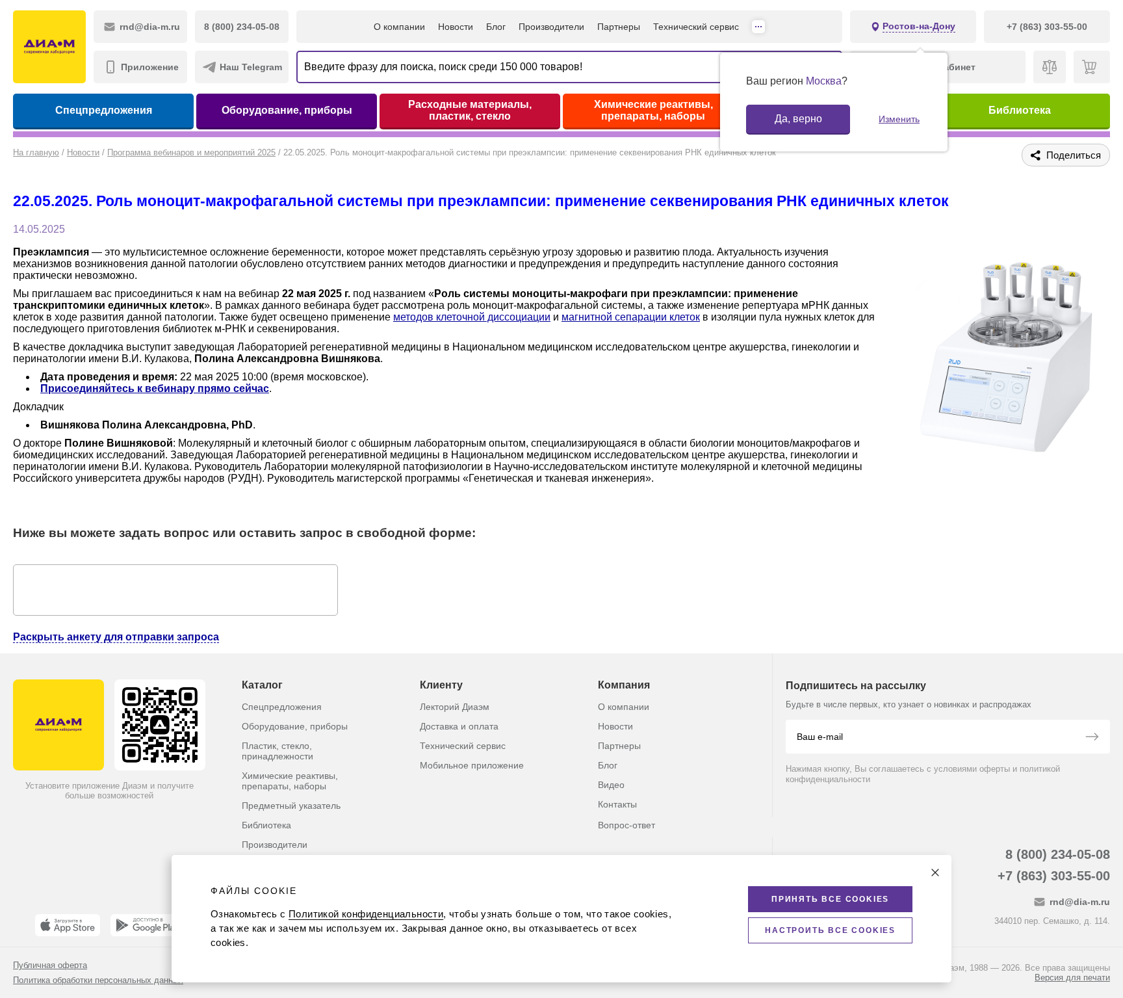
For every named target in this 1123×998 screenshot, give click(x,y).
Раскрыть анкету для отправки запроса (116, 636)
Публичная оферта (50, 965)
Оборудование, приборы (287, 110)
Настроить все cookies (830, 930)
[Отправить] (1092, 738)
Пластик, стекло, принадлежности (277, 751)
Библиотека (1019, 110)
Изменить (899, 119)
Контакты (617, 804)
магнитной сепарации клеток (631, 316)
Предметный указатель (291, 805)
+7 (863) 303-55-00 (1054, 876)
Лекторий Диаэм (454, 707)
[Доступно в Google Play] (147, 925)
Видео (611, 785)
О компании (399, 26)
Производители (551, 26)
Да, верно (798, 118)
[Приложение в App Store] (67, 925)
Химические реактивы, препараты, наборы (653, 110)
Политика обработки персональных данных (98, 980)
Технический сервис (696, 26)
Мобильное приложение (472, 765)
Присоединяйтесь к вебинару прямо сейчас (154, 388)
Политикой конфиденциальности (366, 913)
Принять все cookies (830, 899)
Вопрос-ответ (626, 825)
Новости (455, 26)
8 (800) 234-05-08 (1057, 854)
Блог (496, 26)
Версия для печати (1072, 977)
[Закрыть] (935, 872)
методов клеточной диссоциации (471, 316)
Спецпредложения (103, 110)
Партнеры (618, 26)
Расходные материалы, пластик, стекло (470, 110)
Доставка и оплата (459, 726)
